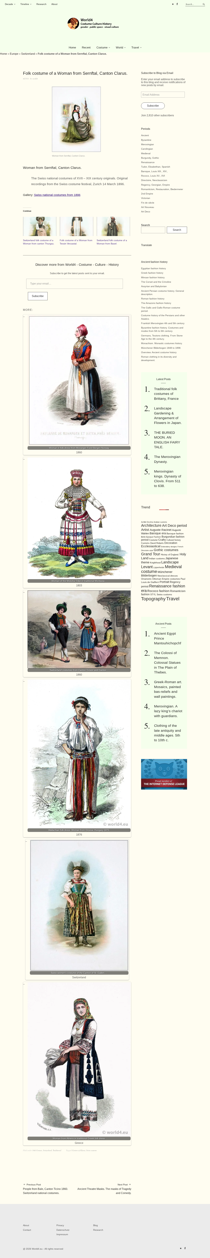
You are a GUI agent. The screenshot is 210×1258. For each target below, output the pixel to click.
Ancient (145, 135)
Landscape (170, 562)
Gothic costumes (166, 550)
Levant (147, 567)
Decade (9, 4)
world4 (35, 78)
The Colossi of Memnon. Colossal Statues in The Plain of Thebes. (167, 662)
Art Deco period (174, 525)
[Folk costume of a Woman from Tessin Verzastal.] (76, 226)
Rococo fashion (158, 591)
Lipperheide (158, 567)
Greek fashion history (152, 273)
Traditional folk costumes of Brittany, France (166, 393)
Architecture (151, 525)
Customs (145, 543)
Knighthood (155, 562)
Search (145, 225)
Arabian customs (160, 522)
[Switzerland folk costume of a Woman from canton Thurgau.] (39, 226)
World (119, 47)
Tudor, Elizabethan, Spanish (155, 166)
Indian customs (157, 558)
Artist (145, 530)
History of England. (170, 554)
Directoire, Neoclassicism (154, 180)
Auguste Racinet (160, 530)
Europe (14, 53)
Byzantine (146, 140)
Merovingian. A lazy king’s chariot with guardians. (168, 711)
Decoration (170, 543)
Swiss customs (91, 1150)
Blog (95, 1225)
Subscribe (38, 296)
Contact (27, 1230)
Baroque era (158, 533)
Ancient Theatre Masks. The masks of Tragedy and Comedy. (104, 1188)
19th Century (37, 1150)
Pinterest (172, 4)
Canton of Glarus (78, 1150)
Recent (86, 47)
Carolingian (147, 148)
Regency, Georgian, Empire (155, 184)
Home (72, 47)
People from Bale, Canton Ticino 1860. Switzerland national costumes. (45, 1188)
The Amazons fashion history (156, 303)
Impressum (62, 1234)
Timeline (24, 4)
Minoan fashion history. (153, 277)
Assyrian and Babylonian (154, 286)
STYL (153, 594)
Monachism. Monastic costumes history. (161, 343)
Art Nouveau (147, 207)
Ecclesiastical (150, 546)
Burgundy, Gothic (150, 158)
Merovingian (147, 144)
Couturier (153, 540)
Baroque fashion (175, 533)
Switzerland (28, 53)
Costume (101, 47)
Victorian (145, 198)
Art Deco (145, 211)
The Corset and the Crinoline (156, 282)
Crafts (162, 539)
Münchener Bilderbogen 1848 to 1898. (161, 348)
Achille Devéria (147, 522)
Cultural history (174, 540)
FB (177, 4)
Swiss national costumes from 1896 (57, 195)
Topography (153, 598)
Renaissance (148, 162)
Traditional (57, 1150)
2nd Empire (147, 193)
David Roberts (157, 543)
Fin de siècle (147, 202)
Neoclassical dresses (168, 576)
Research (41, 4)
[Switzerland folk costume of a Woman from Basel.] (113, 226)
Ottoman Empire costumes (166, 579)
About (54, 4)
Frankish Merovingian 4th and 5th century (162, 323)
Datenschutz (62, 1230)
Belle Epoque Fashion (151, 537)
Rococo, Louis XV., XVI (153, 175)
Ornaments (146, 579)
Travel (135, 47)
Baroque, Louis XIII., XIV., (154, 171)
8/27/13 (26, 78)
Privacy (60, 1225)
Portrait (164, 582)
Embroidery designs (169, 547)
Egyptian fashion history (153, 268)
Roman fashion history (152, 298)
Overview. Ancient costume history (159, 352)
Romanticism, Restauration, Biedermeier (162, 189)
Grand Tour (150, 554)
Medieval (145, 153)
